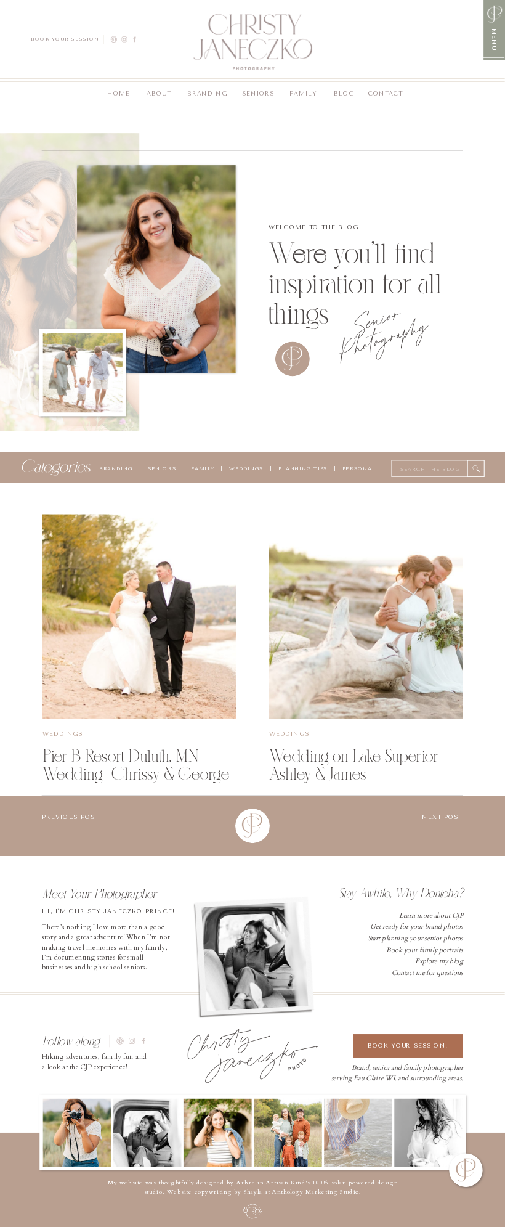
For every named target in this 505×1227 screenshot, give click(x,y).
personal (359, 468)
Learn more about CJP (431, 915)
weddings (245, 468)
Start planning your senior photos (415, 938)
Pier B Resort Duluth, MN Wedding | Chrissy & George (135, 764)
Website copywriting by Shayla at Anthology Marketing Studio (263, 1192)
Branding (116, 468)
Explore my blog (439, 961)
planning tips (303, 468)
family (202, 468)
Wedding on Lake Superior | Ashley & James (356, 764)
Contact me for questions (427, 972)
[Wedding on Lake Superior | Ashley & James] (366, 616)
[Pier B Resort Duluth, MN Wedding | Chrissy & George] (139, 616)
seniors (162, 468)
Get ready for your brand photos (416, 927)
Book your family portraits (424, 950)
